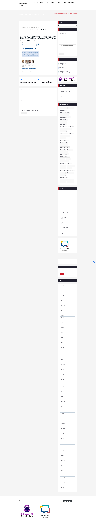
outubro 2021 (63, 428)
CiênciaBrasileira (64, 133)
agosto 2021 (62, 433)
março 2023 (62, 386)
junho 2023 (62, 379)
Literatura (62, 168)
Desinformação (63, 142)
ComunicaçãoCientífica (65, 135)
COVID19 (62, 138)
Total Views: (64, 217)
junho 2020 (62, 467)
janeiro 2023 (62, 391)
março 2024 (62, 357)
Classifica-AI (52, 2)
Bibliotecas (63, 110)
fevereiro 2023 (63, 389)
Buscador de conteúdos (64, 98)
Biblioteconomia (64, 119)
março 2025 (62, 327)
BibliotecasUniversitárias (65, 117)
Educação (62, 149)
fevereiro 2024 (63, 359)
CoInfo (72, 133)
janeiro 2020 (62, 480)
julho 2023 (62, 376)
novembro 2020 (63, 455)
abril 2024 (62, 354)
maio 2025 (62, 322)
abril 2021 (62, 443)
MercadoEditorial (70, 170)
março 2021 (62, 445)
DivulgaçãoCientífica (64, 147)
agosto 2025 (62, 315)
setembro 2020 (63, 460)
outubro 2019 (63, 487)
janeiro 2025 (62, 332)
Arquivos (71, 108)
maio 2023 (62, 381)
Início (34, 2)
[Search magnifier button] (75, 25)
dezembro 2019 (63, 482)
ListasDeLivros (71, 165)
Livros (69, 168)
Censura (70, 126)
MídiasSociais (70, 172)
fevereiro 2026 (63, 300)
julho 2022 (62, 406)
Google (62, 158)
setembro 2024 (63, 342)
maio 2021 (62, 440)
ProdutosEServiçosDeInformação (66, 179)
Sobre (37, 2)
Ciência (69, 128)
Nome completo (63, 33)
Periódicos (37, 27)
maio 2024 (62, 352)
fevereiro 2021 (63, 448)
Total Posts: (64, 232)
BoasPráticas (63, 124)
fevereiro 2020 (63, 477)
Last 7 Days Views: (65, 202)
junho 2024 (62, 349)
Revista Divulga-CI (71, 2)
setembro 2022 (63, 401)
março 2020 (62, 475)
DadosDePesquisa (64, 140)
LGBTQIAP (63, 165)
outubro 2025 (63, 310)
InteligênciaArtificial (64, 161)
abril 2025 (62, 325)
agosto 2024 (62, 344)
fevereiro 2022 (63, 418)
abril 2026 (62, 295)
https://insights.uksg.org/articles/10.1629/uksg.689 (33, 42)
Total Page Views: (65, 227)
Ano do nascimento (63, 38)
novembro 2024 (63, 337)
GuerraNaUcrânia (32, 27)
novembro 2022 (63, 396)
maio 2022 (62, 411)
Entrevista (69, 149)
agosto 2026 (62, 285)
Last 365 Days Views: (66, 212)
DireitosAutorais (64, 145)
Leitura (70, 163)
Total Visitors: (64, 222)
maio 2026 (62, 293)
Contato (43, 7)
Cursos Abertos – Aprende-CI (61, 2)
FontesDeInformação (64, 156)
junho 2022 (62, 408)
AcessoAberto (24, 27)
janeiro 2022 (62, 421)
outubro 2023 (63, 369)
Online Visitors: (64, 193)
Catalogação (63, 126)
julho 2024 (62, 347)
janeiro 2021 (62, 450)
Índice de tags (63, 96)
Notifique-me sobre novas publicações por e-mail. (30, 110)
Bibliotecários (63, 121)
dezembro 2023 (63, 364)
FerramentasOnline (64, 154)
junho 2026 (62, 290)
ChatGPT (62, 128)
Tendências (70, 182)
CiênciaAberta (63, 131)
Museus (62, 172)
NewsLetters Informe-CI (44, 2)
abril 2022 (62, 413)
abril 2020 (62, 472)
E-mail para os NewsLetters (65, 48)
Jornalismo (63, 163)
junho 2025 (62, 320)
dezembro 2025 (63, 305)
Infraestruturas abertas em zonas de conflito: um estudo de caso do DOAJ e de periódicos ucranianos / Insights (66, 13)
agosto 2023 (62, 374)
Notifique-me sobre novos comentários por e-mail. (30, 107)
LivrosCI (62, 170)
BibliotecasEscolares (64, 112)
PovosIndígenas (63, 177)
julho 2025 (62, 317)
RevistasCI (63, 182)
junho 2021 (62, 438)
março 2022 (62, 416)
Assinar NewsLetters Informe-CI (65, 91)
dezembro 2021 (63, 423)
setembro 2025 (63, 312)
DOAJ (28, 27)
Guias (68, 158)
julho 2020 (62, 465)
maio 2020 (62, 470)
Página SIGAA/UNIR (36, 7)
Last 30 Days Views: (65, 207)
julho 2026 (62, 288)
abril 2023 (62, 384)
